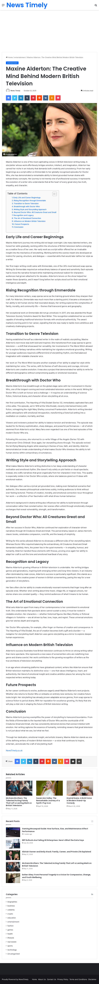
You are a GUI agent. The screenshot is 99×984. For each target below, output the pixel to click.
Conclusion (18, 227)
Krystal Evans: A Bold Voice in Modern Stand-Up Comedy (79, 800)
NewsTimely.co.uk (14, 750)
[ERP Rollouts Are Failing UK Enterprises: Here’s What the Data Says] (13, 844)
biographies (12, 902)
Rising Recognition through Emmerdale (30, 200)
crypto (10, 914)
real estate (11, 942)
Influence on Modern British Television (30, 221)
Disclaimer (92, 979)
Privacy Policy (62, 979)
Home (10, 57)
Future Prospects (22, 224)
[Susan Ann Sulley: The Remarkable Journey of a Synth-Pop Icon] (49, 788)
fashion (10, 926)
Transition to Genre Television (26, 203)
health (10, 934)
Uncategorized (13, 954)
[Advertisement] (49, 32)
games (10, 930)
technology (12, 950)
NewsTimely (23, 979)
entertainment (20, 57)
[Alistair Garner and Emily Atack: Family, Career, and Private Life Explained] (13, 855)
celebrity (11, 910)
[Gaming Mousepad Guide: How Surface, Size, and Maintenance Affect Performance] (13, 832)
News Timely (15, 91)
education (11, 918)
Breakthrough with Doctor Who (27, 206)
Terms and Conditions (78, 979)
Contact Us (51, 979)
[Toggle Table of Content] (53, 194)
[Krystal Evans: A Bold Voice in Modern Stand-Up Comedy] (80, 788)
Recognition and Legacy (24, 215)
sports (10, 946)
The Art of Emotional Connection (27, 218)
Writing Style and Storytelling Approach (30, 209)
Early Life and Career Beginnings (26, 198)
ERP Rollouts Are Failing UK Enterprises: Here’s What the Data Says (53, 840)
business (11, 906)
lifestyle (10, 938)
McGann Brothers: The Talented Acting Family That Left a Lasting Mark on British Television (19, 802)
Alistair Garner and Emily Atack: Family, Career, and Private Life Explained (56, 851)
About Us (42, 979)
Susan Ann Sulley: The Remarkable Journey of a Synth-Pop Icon (48, 800)
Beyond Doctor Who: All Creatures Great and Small (35, 212)
